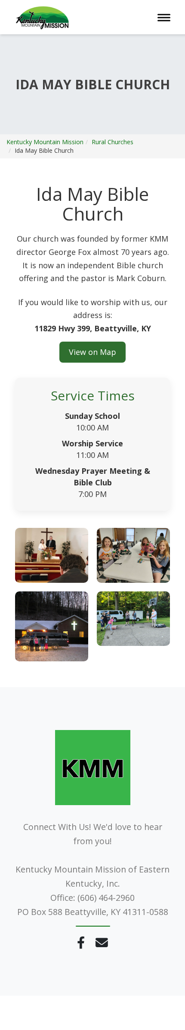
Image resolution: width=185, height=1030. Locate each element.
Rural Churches (112, 142)
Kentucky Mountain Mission (44, 142)
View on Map (92, 352)
